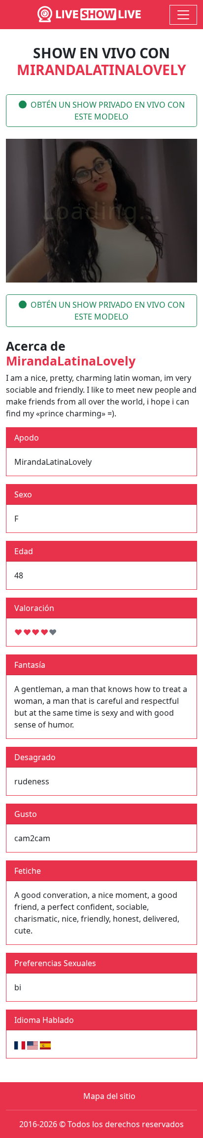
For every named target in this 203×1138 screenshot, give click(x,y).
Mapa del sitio (109, 1096)
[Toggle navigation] (183, 15)
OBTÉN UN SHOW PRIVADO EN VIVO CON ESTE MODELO (108, 110)
